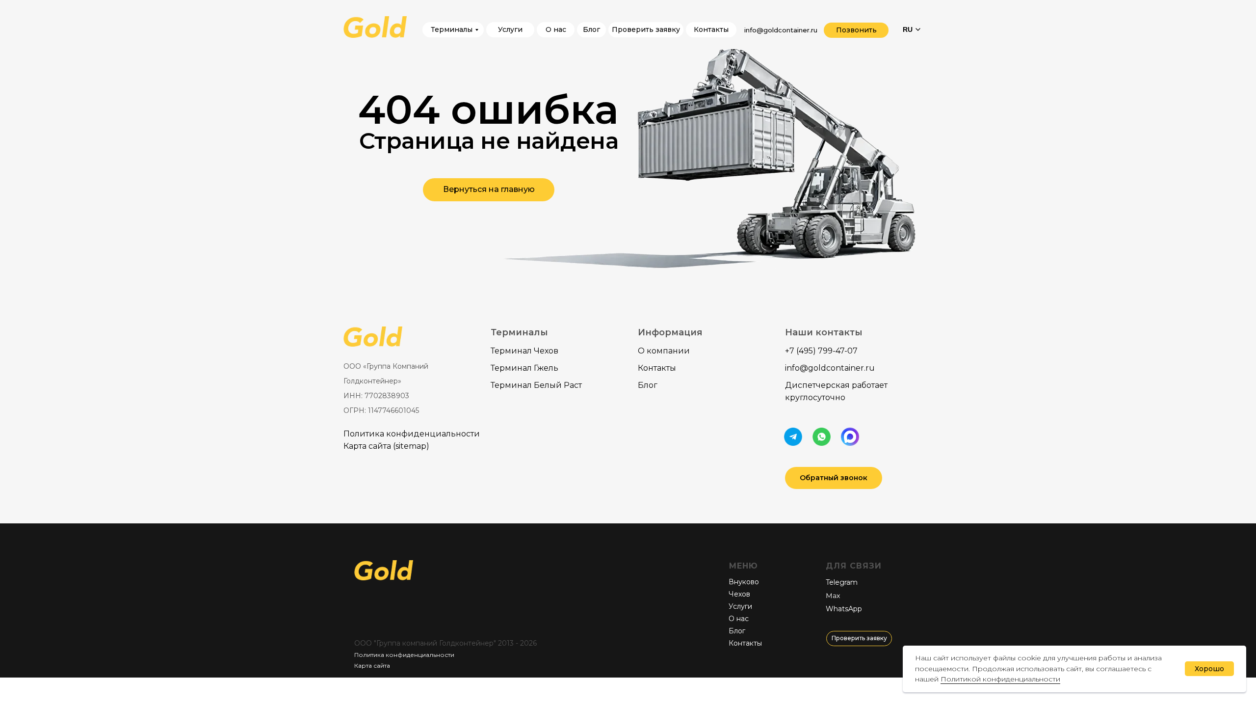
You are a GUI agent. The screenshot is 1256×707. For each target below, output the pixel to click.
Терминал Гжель (524, 368)
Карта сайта (372, 665)
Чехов (739, 594)
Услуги (740, 606)
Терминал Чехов (524, 350)
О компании (664, 350)
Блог (647, 385)
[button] (833, 478)
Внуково (744, 581)
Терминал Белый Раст (536, 385)
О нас (739, 618)
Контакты (657, 368)
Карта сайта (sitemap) (386, 446)
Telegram (842, 582)
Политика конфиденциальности (411, 433)
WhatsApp (844, 608)
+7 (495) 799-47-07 (821, 350)
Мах (833, 595)
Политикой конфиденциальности (1000, 679)
